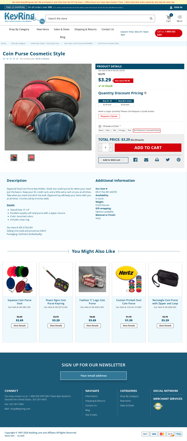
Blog (62, 37)
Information (91, 396)
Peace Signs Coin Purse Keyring (56, 301)
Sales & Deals (62, 29)
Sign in (178, 7)
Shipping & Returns (85, 29)
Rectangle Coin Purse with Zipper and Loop (165, 301)
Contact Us (108, 29)
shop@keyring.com (20, 408)
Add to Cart (56, 281)
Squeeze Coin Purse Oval (19, 301)
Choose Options (19, 281)
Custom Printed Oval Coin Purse (128, 301)
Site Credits (91, 414)
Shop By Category (19, 29)
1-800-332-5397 (37, 396)
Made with (10, 435)
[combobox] (100, 18)
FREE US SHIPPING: (15, 7)
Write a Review (42, 58)
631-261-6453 (40, 399)
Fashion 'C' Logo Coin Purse (92, 301)
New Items (43, 29)
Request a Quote (109, 116)
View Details (20, 325)
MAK (22, 435)
